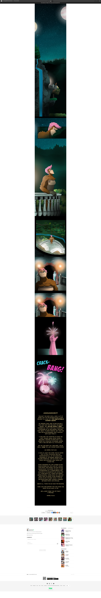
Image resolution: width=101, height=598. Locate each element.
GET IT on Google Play (50, 579)
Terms (39, 585)
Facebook (96, 1)
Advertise (45, 585)
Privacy (42, 585)
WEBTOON (1, 1)
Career (61, 585)
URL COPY (99, 1)
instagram (49, 583)
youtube (54, 583)
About (31, 585)
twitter (51, 583)
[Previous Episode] (48, 1)
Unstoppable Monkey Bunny (7, 0)
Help (37, 585)
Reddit (57, 512)
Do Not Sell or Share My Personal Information (53, 585)
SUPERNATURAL (70, 528)
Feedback (34, 585)
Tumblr (55, 512)
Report (72, 512)
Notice (27, 574)
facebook (47, 583)
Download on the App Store (55, 579)
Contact (64, 585)
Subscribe (95, 1)
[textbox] (42, 540)
